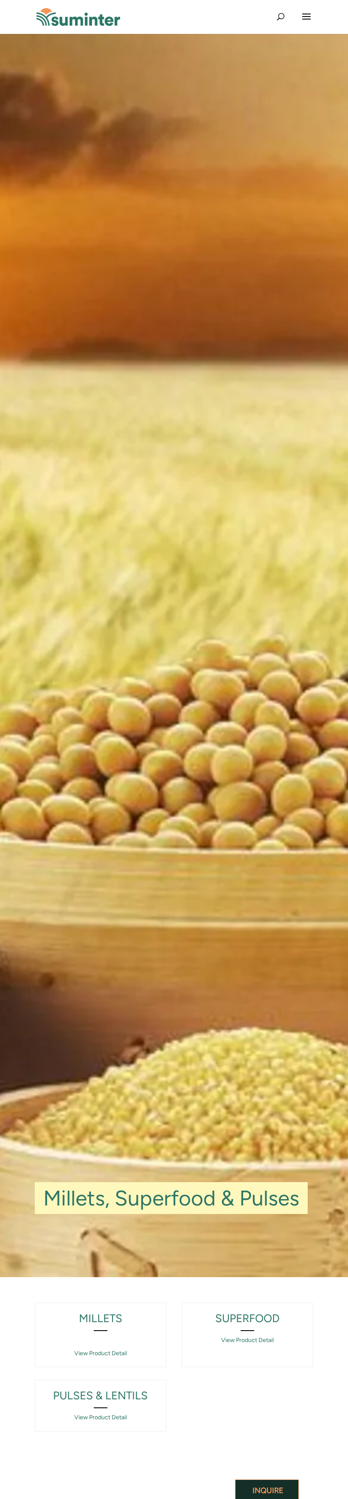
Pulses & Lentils (100, 1395)
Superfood (247, 1318)
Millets (100, 1318)
